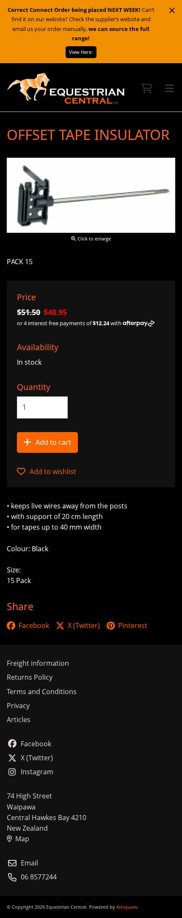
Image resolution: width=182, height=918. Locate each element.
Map (22, 838)
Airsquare (126, 907)
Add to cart (53, 442)
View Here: (81, 52)
